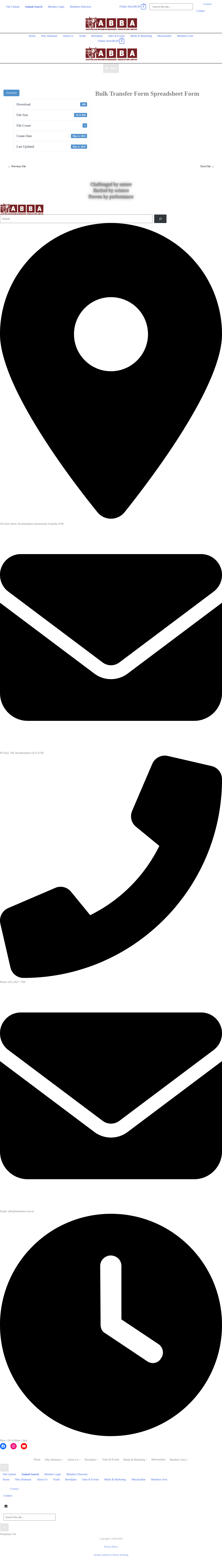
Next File (207, 166)
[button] (207, 4)
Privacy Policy (111, 1546)
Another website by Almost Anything (111, 1555)
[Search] (160, 219)
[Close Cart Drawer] (4, 1527)
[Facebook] (6, 1506)
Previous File (17, 166)
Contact (200, 10)
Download (11, 93)
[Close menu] (4, 1468)
